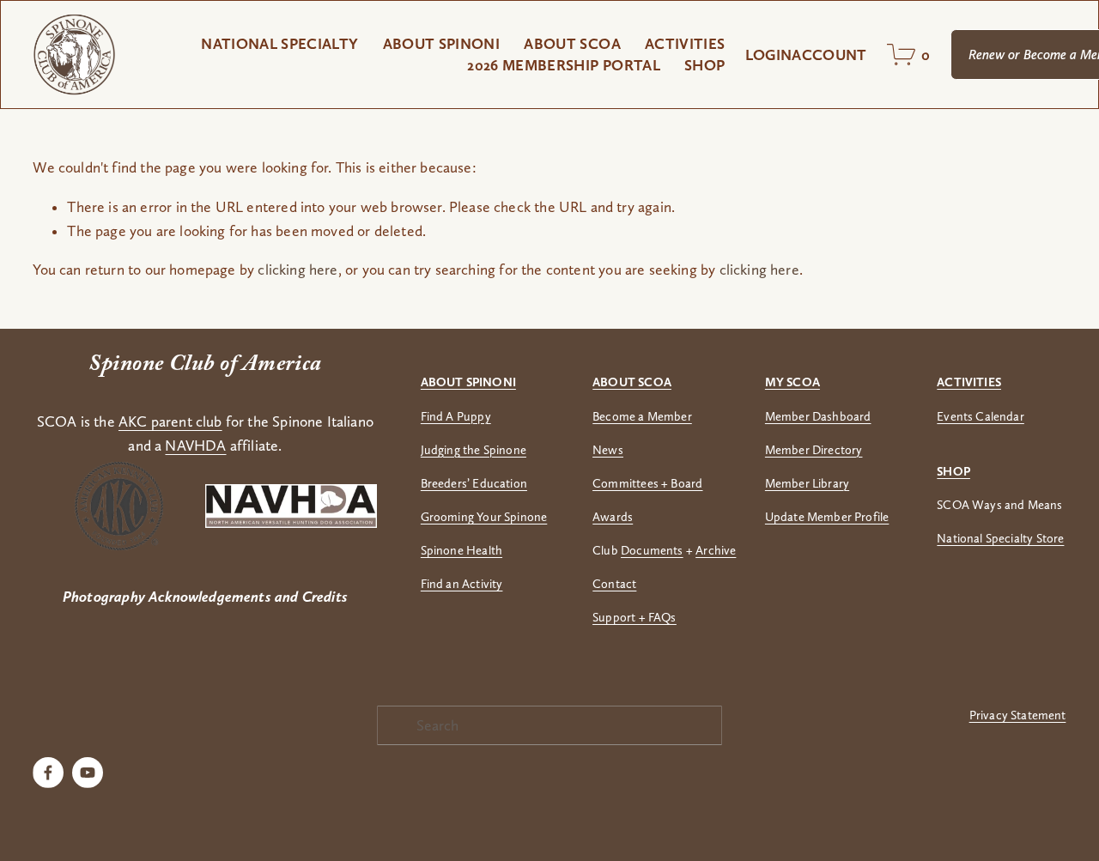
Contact (614, 583)
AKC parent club (170, 421)
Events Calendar (980, 416)
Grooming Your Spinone (484, 516)
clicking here (297, 269)
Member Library (807, 483)
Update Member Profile (827, 516)
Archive (715, 550)
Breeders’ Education (474, 483)
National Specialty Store (1000, 538)
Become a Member (642, 416)
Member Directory (814, 450)
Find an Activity (462, 583)
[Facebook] (48, 772)
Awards (612, 516)
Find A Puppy (456, 416)
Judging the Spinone (473, 450)
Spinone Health (461, 550)
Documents (652, 550)
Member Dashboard (818, 416)
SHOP (704, 65)
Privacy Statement (1017, 715)
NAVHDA (195, 445)
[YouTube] (87, 772)
